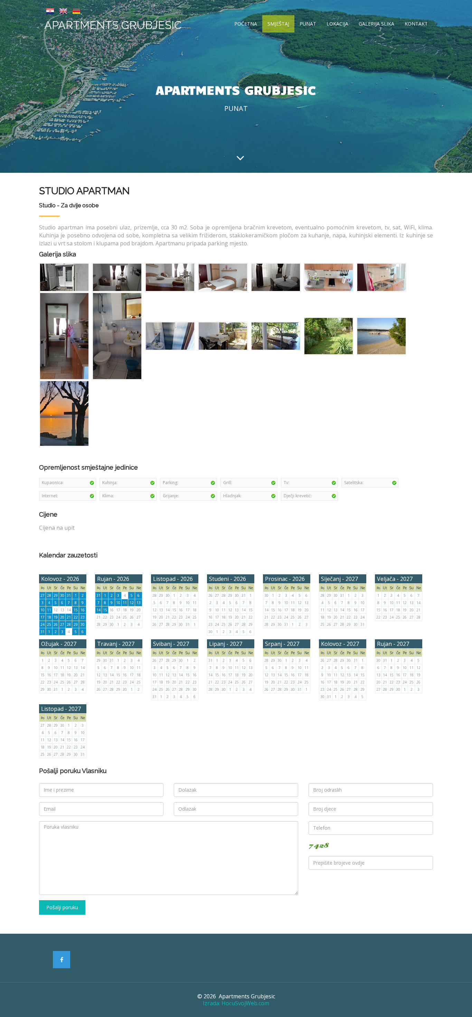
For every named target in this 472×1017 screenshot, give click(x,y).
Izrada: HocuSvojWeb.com (236, 1003)
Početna (245, 23)
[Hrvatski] (50, 10)
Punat (308, 23)
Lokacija (337, 23)
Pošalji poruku (62, 907)
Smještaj (278, 23)
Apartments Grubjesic (113, 25)
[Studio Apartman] (65, 277)
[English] (63, 10)
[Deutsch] (76, 10)
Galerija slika (376, 23)
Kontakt (416, 23)
